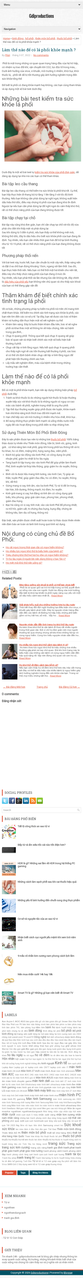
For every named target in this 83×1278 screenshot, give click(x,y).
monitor (6, 1111)
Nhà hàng (48, 1111)
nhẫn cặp (57, 1111)
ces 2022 (77, 1034)
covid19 (29, 1037)
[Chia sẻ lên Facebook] (15, 572)
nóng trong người (60, 1118)
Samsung (48, 1125)
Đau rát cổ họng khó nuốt (14, 1043)
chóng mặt (6, 1037)
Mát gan (20, 1108)
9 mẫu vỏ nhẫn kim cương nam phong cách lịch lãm (46, 955)
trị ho (54, 1158)
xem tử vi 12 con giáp (39, 1164)
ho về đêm (42, 1055)
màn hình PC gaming (13, 1099)
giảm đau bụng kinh (66, 1049)
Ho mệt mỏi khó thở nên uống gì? (24, 562)
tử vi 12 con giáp (48, 1161)
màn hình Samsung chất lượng (16, 1102)
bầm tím (40, 1027)
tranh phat (69, 1147)
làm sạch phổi (74, 1063)
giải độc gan (27, 1049)
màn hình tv (48, 1105)
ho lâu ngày (14, 1055)
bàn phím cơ (61, 1024)
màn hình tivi (36, 1105)
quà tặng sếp (50, 1121)
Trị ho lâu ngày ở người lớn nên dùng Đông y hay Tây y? (36, 558)
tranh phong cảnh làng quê (20, 1154)
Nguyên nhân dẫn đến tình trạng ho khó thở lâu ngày (46, 624)
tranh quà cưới (41, 1154)
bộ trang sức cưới (23, 1034)
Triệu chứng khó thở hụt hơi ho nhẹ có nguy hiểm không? (37, 555)
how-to (78, 1055)
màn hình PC (70, 1095)
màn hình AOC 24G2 (44, 1074)
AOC (17, 1021)
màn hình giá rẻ (25, 1087)
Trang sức (74, 1144)
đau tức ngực (53, 1043)
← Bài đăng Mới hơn (14, 686)
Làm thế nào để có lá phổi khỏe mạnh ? (39, 50)
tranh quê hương (56, 1154)
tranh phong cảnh (52, 1151)
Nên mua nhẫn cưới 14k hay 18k (35, 974)
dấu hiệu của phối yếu (16, 281)
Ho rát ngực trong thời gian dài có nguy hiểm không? (35, 547)
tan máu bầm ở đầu (25, 1129)
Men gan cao (48, 1108)
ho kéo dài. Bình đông (67, 1052)
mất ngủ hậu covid (33, 1108)
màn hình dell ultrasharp (48, 1084)
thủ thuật (45, 1136)
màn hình (75, 1067)
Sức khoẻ (72, 1124)
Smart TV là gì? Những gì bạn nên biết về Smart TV (45, 992)
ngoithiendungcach (32, 1111)
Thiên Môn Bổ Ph (11, 1133)
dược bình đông (73, 1037)
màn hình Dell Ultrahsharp (23, 1084)
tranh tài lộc (73, 1154)
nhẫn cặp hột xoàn (72, 1111)
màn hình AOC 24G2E (65, 1074)
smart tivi (58, 1125)
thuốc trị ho (49, 1139)
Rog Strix (20, 1125)
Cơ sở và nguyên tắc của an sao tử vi (38, 918)
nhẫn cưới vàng (47, 1114)
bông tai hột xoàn (41, 1034)
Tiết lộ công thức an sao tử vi (34, 826)
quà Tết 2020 (8, 1125)
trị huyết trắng (63, 1158)
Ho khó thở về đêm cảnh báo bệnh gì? (38, 665)
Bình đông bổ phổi (52, 1031)
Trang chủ (42, 686)
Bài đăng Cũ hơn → (69, 686)
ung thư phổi (63, 1161)
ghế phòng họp (57, 1046)
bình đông (18, 38)
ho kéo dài (52, 1052)
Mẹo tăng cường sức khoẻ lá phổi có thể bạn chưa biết (47, 584)
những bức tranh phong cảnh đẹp (35, 1118)
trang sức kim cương (16, 1147)
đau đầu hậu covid (55, 1040)
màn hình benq (61, 1077)
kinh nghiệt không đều (30, 1063)
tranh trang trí (26, 1157)
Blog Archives (40, 1172)
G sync (17, 1046)
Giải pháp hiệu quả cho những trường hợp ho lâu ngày (47, 604)
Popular (9, 1172)
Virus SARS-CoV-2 (10, 1164)
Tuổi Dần (27, 1161)
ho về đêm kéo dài (59, 1055)
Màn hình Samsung (39, 1099)
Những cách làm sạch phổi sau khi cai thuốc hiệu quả (47, 881)
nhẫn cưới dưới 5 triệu (27, 1115)
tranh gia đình (55, 1147)
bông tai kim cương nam (60, 1034)
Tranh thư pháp (9, 1158)
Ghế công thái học (39, 1046)
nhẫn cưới (8, 1114)
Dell (48, 1037)
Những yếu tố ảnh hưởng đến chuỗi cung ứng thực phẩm (49, 900)
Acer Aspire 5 (8, 1021)
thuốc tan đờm (35, 1139)
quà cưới (19, 1121)
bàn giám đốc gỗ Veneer (57, 1021)
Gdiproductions (41, 15)
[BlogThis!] (7, 572)
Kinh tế (61, 1063)
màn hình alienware (65, 1071)
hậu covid (41, 1052)
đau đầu (42, 1040)
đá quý (5, 1040)
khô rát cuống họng (11, 1063)
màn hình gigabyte (43, 1087)
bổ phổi (29, 38)
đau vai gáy (66, 1043)
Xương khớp (56, 1164)
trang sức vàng (39, 1147)
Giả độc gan (15, 1049)
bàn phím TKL (13, 1027)
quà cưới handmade (34, 1121)
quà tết (78, 1121)
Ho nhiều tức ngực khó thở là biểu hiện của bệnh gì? (34, 551)
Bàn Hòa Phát (75, 1021)
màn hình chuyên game (18, 1081)
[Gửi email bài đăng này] (4, 572)
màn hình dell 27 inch (61, 1081)
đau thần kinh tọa (36, 1043)
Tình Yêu (26, 1144)
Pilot (7, 55)
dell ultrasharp (57, 1037)
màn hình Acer (48, 1071)
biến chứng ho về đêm (17, 1031)
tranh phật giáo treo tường (28, 1150)
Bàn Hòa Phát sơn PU (12, 1024)
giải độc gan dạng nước (46, 1049)
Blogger (68, 1272)
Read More (57, 595)
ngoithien (16, 1111)
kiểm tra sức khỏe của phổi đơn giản (55, 172)
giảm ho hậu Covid (14, 1052)
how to (72, 1055)
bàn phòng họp (28, 1027)
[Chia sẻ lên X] (11, 572)
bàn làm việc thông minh (34, 1024)
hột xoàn (20, 1059)
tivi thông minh (39, 1144)
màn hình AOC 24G (24, 1074)
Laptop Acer (7, 1067)
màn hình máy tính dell (31, 1095)
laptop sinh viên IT (59, 1067)
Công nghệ (40, 1037)
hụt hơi (28, 1059)
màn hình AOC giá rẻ (25, 1078)
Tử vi (35, 1161)
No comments (41, 55)
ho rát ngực (29, 1055)
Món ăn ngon (74, 1108)
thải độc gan (41, 1129)
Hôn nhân (8, 1059)
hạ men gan (29, 1052)
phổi (12, 1121)
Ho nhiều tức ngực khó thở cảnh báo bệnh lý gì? (43, 644)
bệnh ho (50, 1027)
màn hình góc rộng (61, 1087)
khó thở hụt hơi (74, 1059)
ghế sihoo (70, 1046)
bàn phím (50, 1024)
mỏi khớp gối (60, 1108)
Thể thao (52, 1129)
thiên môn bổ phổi (45, 38)
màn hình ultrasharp (65, 1105)
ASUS (23, 1021)
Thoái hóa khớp (32, 1136)
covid (15, 1037)
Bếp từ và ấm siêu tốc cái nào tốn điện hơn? (42, 844)
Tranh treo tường (43, 1158)
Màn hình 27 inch (30, 1070)
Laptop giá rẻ (20, 1067)
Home (6, 38)
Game (24, 1046)
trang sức (57, 1143)
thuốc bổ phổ (56, 1136)
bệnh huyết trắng (64, 1027)
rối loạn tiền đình (33, 1125)
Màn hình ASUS (44, 1077)
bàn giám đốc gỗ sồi (35, 1021)
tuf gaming (17, 1161)
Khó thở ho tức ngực (57, 1059)
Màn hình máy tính (39, 1090)
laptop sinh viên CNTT (38, 1067)
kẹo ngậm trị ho (40, 1059)
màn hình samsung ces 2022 (67, 1099)
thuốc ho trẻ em (20, 1139)
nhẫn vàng (13, 1117)
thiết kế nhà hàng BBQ (59, 1133)
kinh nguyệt (48, 1063)
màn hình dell (41, 1081)
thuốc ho (6, 1139)
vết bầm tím (75, 1161)
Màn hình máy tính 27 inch (64, 1091)
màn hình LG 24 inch (16, 1090)
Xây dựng (23, 1164)
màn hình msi (51, 1095)
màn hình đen (68, 1084)
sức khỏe (8, 1129)
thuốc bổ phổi (64, 38)
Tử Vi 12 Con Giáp (13, 1237)
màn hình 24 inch (11, 1071)
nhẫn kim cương (65, 1114)
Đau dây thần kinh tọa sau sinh (23, 1040)
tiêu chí (17, 1144)
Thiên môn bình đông (69, 1129)
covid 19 (22, 1037)
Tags (23, 1172)
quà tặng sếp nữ (66, 1121)
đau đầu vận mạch (72, 1040)
